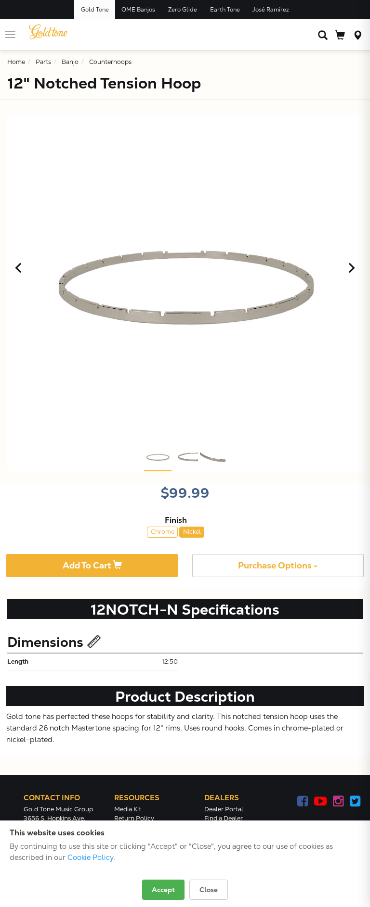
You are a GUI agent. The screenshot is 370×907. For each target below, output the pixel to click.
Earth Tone (225, 9)
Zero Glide (182, 9)
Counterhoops (110, 62)
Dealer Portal (223, 809)
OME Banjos (138, 9)
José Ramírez (270, 9)
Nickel (192, 532)
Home (16, 62)
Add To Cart (88, 565)
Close (208, 889)
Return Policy (134, 818)
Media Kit (127, 809)
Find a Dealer (223, 818)
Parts (43, 62)
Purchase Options (276, 565)
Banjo (70, 62)
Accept (163, 889)
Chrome (162, 532)
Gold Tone (95, 9)
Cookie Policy (90, 857)
